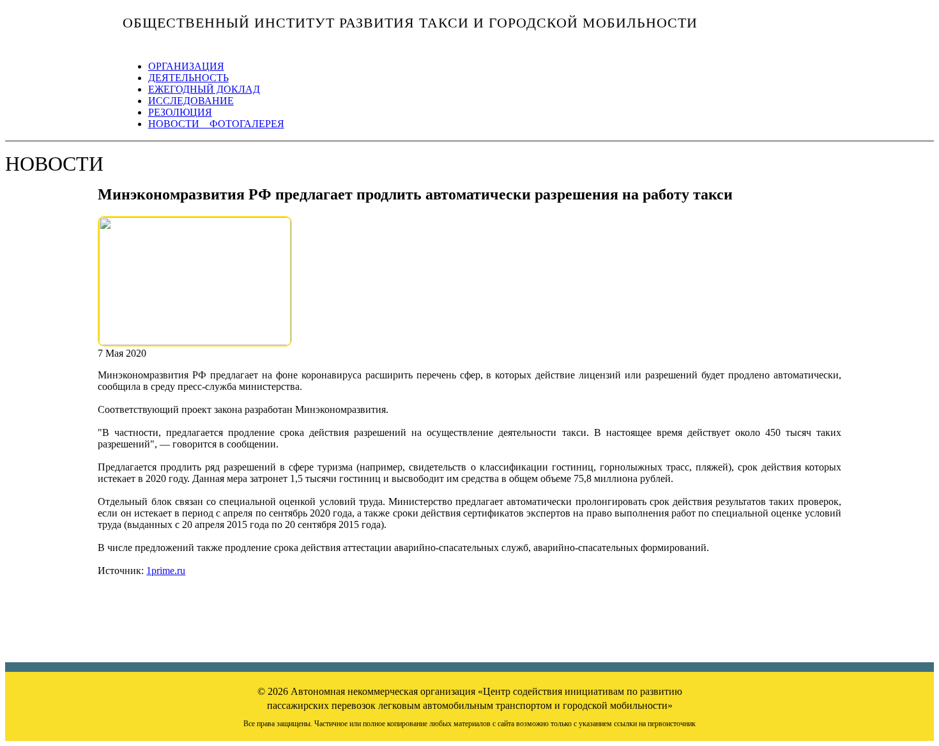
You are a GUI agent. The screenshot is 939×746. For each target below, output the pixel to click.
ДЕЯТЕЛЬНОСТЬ (188, 77)
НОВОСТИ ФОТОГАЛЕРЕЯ (216, 123)
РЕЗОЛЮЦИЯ (180, 112)
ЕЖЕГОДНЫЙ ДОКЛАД (204, 89)
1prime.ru (165, 570)
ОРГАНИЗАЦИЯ (186, 66)
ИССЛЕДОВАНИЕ (191, 100)
